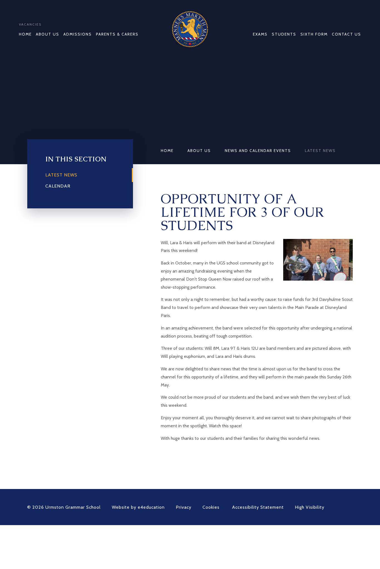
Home (167, 150)
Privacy (183, 507)
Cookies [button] (211, 507)
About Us (199, 150)
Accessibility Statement (258, 507)
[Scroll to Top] (350, 507)
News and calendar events (258, 150)
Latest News (320, 150)
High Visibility (309, 507)
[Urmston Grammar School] (190, 29)
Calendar (57, 186)
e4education (151, 507)
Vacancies (30, 24)
